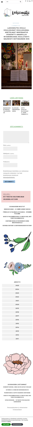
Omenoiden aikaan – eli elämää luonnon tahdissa (17, 209)
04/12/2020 (16, 23)
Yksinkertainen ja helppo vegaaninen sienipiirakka (17, 392)
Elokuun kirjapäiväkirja (16, 109)
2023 (17, 293)
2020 (17, 304)
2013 (17, 331)
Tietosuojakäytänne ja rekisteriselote (17, 407)
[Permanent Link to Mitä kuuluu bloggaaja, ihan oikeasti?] (25, 105)
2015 (17, 323)
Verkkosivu (6, 161)
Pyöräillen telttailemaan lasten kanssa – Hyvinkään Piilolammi (17, 212)
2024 (17, 289)
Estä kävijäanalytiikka (17, 424)
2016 (17, 319)
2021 (17, 300)
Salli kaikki (6, 424)
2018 (17, 312)
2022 (17, 297)
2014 (17, 327)
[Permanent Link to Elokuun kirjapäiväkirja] (16, 105)
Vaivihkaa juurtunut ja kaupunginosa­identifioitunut (17, 225)
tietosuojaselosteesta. (9, 177)
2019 (17, 308)
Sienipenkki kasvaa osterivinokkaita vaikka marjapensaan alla (17, 221)
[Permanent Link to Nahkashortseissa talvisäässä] (7, 105)
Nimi (7, 145)
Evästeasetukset (17, 409)
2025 (17, 285)
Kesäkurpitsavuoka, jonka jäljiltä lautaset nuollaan (17, 387)
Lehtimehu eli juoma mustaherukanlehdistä (17, 390)
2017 (17, 316)
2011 (17, 339)
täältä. (9, 421)
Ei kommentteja (16, 25)
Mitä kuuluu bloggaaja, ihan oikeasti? (24, 111)
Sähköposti (8, 153)
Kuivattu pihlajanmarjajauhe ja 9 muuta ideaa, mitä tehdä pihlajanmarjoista (17, 217)
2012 (17, 335)
